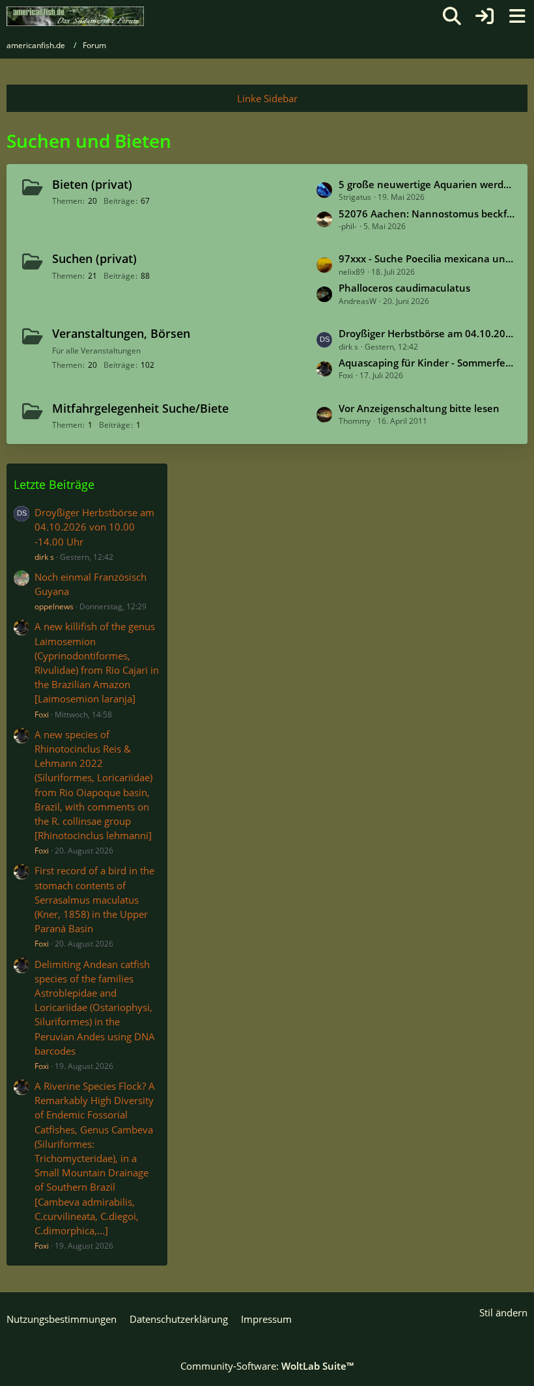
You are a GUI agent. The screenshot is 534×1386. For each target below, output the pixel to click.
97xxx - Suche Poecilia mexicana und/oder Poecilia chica (426, 258)
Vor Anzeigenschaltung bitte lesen (419, 408)
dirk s (44, 556)
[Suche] (452, 16)
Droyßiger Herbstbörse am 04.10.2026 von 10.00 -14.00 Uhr (426, 333)
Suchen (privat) (94, 258)
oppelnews (54, 606)
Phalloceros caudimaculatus (404, 287)
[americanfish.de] (75, 16)
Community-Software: (267, 1365)
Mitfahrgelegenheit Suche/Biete (140, 408)
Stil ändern (503, 1312)
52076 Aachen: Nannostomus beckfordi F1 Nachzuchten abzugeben (426, 213)
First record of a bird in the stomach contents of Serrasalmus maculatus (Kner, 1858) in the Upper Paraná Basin (94, 899)
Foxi (42, 714)
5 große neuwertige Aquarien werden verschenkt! (426, 184)
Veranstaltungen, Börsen (121, 333)
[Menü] (517, 16)
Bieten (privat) (92, 184)
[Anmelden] (484, 16)
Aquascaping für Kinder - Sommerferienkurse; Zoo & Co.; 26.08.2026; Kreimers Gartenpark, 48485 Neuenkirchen (426, 362)
